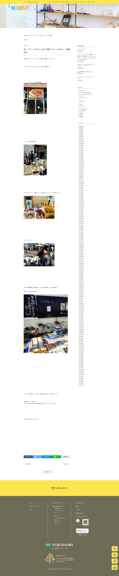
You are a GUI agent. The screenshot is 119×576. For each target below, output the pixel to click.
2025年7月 (81, 148)
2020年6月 (81, 253)
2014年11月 (81, 369)
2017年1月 (81, 324)
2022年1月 (81, 220)
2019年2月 (81, 280)
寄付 (89, 2)
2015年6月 (81, 357)
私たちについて (83, 2)
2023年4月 (81, 194)
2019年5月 (81, 275)
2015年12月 (81, 347)
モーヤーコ (81, 111)
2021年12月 (81, 221)
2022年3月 (81, 216)
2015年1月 (81, 366)
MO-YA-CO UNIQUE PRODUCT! (86, 94)
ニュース (50, 2)
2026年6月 (81, 129)
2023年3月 (81, 195)
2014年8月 (81, 374)
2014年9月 (81, 373)
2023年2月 (81, 197)
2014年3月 (81, 383)
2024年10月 (81, 164)
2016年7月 (81, 334)
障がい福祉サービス (67, 2)
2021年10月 (81, 225)
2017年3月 (81, 320)
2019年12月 (81, 263)
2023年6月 (81, 192)
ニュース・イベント (83, 108)
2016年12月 (81, 326)
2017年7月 (81, 314)
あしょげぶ (81, 96)
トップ (31, 503)
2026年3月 (81, 135)
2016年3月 (81, 341)
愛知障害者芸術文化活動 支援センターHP (82, 534)
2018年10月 (81, 287)
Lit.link (85, 526)
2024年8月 (81, 168)
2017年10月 (81, 308)
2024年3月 (81, 176)
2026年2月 (81, 136)
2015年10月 (81, 350)
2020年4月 (81, 256)
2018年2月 (81, 301)
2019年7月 (81, 272)
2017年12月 (81, 305)
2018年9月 (81, 289)
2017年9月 (81, 310)
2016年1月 (81, 345)
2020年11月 (81, 244)
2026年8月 (81, 126)
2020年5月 (81, 254)
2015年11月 (81, 348)
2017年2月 (81, 322)
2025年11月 (81, 142)
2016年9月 (81, 331)
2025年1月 (81, 159)
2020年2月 (81, 260)
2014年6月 (81, 378)
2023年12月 (81, 181)
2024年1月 (81, 180)
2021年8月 (81, 228)
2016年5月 (81, 338)
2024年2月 (81, 178)
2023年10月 (81, 185)
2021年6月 (81, 232)
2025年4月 (81, 154)
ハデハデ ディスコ (81, 49)
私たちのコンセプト (57, 2)
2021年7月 (81, 230)
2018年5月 (81, 296)
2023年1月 (81, 199)
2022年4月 (81, 214)
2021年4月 (81, 235)
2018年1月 (81, 303)
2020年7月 (81, 251)
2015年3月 (81, 362)
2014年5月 (81, 380)
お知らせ (81, 104)
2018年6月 (81, 294)
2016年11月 (81, 327)
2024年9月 (81, 166)
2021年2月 (81, 239)
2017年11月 (81, 307)
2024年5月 (81, 173)
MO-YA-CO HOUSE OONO (84, 92)
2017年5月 (81, 317)
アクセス (93, 2)
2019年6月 (81, 274)
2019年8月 (81, 270)
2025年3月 (81, 155)
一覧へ (55, 512)
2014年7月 (81, 376)
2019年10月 (81, 267)
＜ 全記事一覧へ (47, 472)
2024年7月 (81, 169)
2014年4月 (81, 381)
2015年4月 (81, 360)
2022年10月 (81, 204)
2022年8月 (81, 208)
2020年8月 (81, 249)
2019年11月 (81, 265)
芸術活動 (81, 116)
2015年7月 (81, 355)
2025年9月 (81, 145)
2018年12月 (81, 284)
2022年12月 (81, 201)
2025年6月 (81, 150)
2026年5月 (81, 131)
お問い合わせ (79, 513)
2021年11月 (81, 223)
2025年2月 (81, 157)
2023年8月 (81, 188)
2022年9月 (81, 206)
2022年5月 (81, 213)
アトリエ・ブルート (83, 97)
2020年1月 (81, 261)
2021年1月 (81, 241)
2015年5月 (81, 359)
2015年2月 (81, 364)
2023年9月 (81, 187)
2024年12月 (81, 161)
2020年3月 (81, 258)
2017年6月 (81, 315)
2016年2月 (81, 343)
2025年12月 (81, 140)
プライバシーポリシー (82, 516)
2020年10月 (81, 246)
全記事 (25, 35)
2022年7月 (81, 209)
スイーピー (81, 106)
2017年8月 (81, 312)
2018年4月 (81, 298)
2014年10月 (81, 371)
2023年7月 (81, 190)
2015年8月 (81, 353)
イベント (25, 39)
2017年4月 (81, 319)
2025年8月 (81, 147)
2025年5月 (81, 152)
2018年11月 (81, 286)
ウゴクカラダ (82, 101)
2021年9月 (81, 227)
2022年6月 (81, 211)
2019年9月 (81, 268)
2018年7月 (81, 293)
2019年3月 (81, 279)
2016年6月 (81, 336)
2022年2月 (81, 218)
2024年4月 (81, 175)
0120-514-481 (63, 545)
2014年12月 (81, 367)
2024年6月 (81, 171)
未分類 (80, 115)
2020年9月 (81, 247)
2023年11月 (81, 183)
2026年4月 (81, 133)
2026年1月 (81, 138)
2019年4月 (81, 277)
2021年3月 (81, 237)
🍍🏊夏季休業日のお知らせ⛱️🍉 (84, 71)
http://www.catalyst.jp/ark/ (31, 291)
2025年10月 (81, 143)
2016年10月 (81, 329)
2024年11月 (81, 162)
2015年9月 (81, 352)
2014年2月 (81, 385)
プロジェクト (75, 2)
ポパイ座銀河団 (82, 110)
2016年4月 (81, 340)
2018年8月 (81, 291)
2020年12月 (81, 242)
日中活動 (81, 113)
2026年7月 (81, 128)
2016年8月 (81, 333)
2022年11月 (81, 202)
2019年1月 (81, 282)
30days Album (82, 90)
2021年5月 (81, 234)
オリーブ (81, 103)
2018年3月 (81, 300)
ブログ (31, 510)
